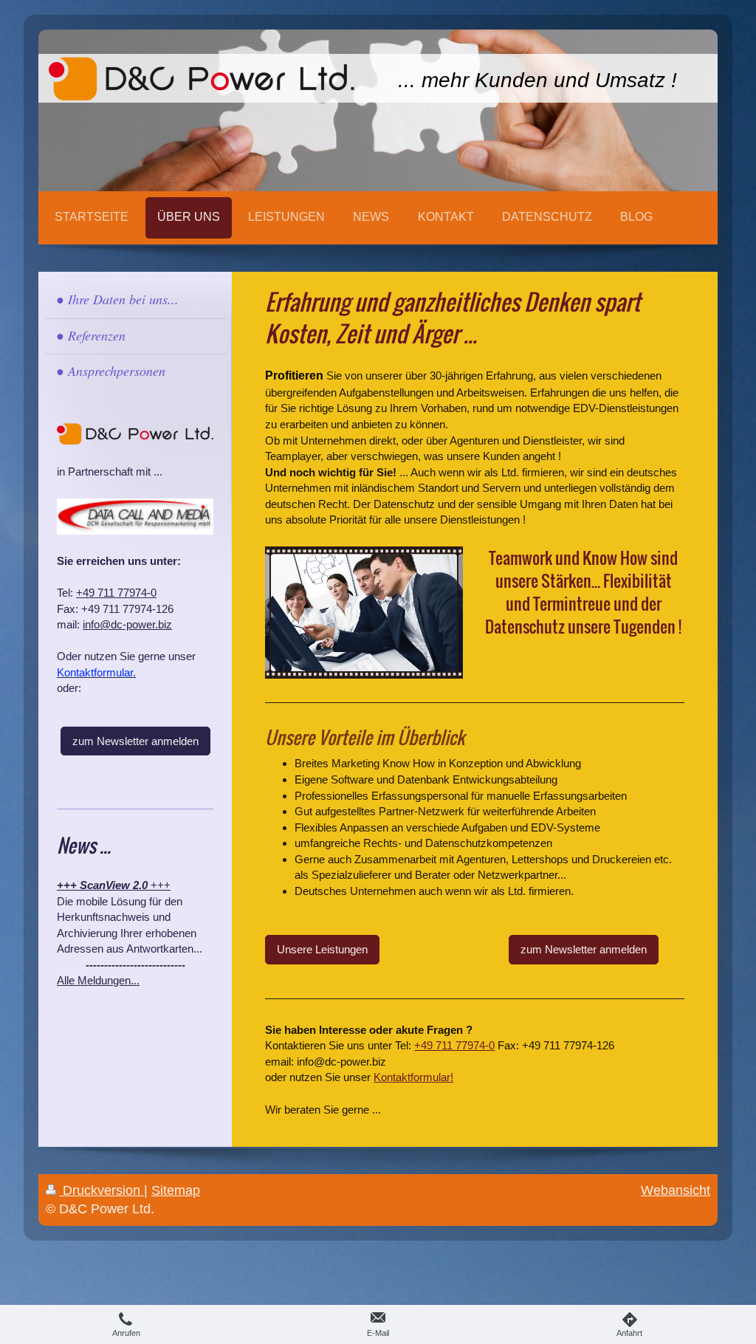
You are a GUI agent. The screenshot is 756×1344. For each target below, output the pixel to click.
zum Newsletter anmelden (583, 949)
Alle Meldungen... (98, 980)
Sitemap (175, 1190)
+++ (114, 885)
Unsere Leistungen (322, 949)
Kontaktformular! (413, 1077)
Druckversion (101, 1190)
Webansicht (675, 1190)
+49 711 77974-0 (454, 1045)
